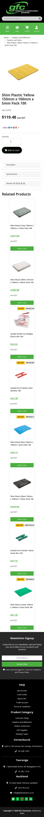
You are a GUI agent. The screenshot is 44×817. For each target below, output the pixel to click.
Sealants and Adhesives (22, 722)
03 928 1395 (23, 751)
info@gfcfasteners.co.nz (24, 793)
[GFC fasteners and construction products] (22, 7)
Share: (5, 127)
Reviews (9, 183)
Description (10, 165)
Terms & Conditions (33, 669)
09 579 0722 (23, 787)
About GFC (22, 698)
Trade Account (22, 702)
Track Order (22, 694)
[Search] (39, 18)
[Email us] (13, 799)
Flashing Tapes (22, 734)
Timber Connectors (22, 726)
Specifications (11, 174)
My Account (22, 690)
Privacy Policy (23, 672)
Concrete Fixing (22, 718)
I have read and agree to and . (23, 670)
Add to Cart (13, 150)
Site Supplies (22, 730)
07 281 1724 (23, 771)
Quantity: (5, 136)
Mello (22, 813)
